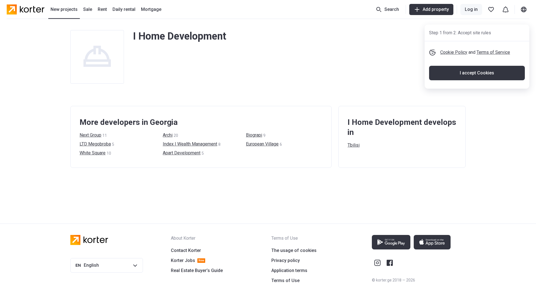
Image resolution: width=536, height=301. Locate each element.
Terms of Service (493, 52)
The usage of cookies (294, 250)
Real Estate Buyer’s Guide (197, 270)
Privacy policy (285, 260)
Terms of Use (285, 280)
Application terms (289, 270)
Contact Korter (186, 250)
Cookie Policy (453, 52)
